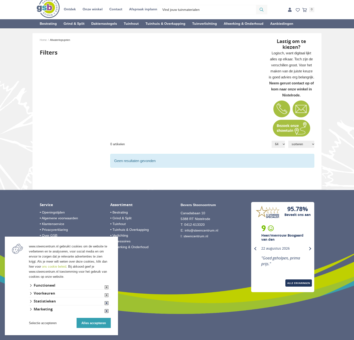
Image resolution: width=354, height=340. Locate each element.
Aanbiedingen (281, 23)
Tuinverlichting (204, 23)
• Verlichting (119, 235)
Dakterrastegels (104, 23)
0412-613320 (194, 225)
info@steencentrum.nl (201, 230)
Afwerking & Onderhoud (243, 23)
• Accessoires (120, 241)
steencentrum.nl (196, 236)
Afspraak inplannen (145, 9)
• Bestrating (119, 212)
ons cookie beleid (54, 266)
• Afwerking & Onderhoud (129, 247)
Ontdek (70, 9)
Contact (115, 9)
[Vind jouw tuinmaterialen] (261, 9)
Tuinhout (131, 23)
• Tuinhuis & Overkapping (129, 230)
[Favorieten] (298, 10)
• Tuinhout (118, 224)
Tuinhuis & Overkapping (165, 23)
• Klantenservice (52, 224)
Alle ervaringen (298, 283)
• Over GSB (48, 235)
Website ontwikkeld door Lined (177, 337)
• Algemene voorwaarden (59, 218)
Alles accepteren (93, 323)
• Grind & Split (120, 218)
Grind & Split (74, 23)
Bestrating (48, 23)
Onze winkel (93, 9)
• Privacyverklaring (54, 230)
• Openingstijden (52, 212)
